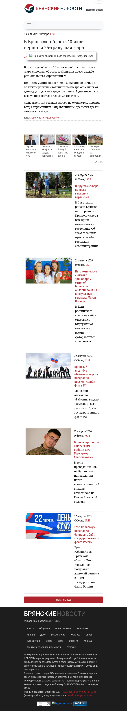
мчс (39, 117)
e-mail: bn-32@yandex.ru (79, 695)
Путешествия (33, 640)
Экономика (82, 628)
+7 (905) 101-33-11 (87, 691)
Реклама (87, 640)
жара (33, 117)
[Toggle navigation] (29, 25)
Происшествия (63, 628)
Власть (30, 628)
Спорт (89, 634)
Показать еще (63, 599)
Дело (43, 634)
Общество (44, 628)
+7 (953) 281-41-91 (69, 691)
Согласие (71, 647)
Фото (61, 640)
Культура (75, 634)
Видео (49, 640)
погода (45, 117)
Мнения (30, 634)
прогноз (54, 117)
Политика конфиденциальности (43, 647)
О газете (73, 640)
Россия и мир (58, 634)
